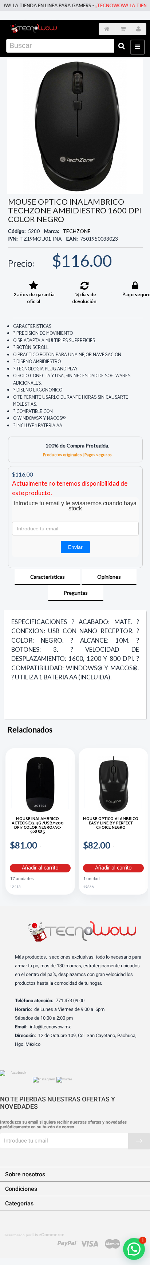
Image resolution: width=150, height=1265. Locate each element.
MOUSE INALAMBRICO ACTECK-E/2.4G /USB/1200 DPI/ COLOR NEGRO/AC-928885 (38, 826)
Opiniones (109, 577)
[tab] (47, 577)
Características (47, 577)
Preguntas (76, 593)
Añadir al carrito (40, 868)
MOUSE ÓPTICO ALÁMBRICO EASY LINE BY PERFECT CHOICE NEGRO (110, 824)
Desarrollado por (34, 1234)
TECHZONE (77, 231)
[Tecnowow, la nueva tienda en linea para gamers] (33, 27)
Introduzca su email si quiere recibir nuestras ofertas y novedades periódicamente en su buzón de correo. (63, 1124)
